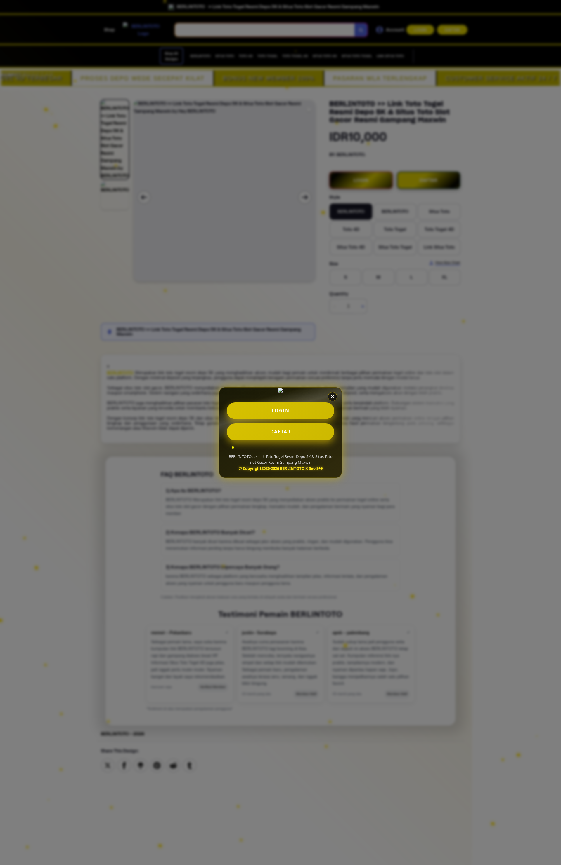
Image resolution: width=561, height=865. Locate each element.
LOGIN (281, 410)
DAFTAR (280, 431)
